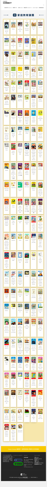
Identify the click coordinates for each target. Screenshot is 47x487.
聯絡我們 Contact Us (28, 7)
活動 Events (20, 7)
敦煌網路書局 (41, 7)
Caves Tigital (35, 7)
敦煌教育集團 (25, 477)
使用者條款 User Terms (38, 462)
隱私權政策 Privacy (38, 464)
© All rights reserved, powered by (16, 477)
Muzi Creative (33, 477)
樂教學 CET (15, 7)
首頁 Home (36, 457)
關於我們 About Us (8, 7)
